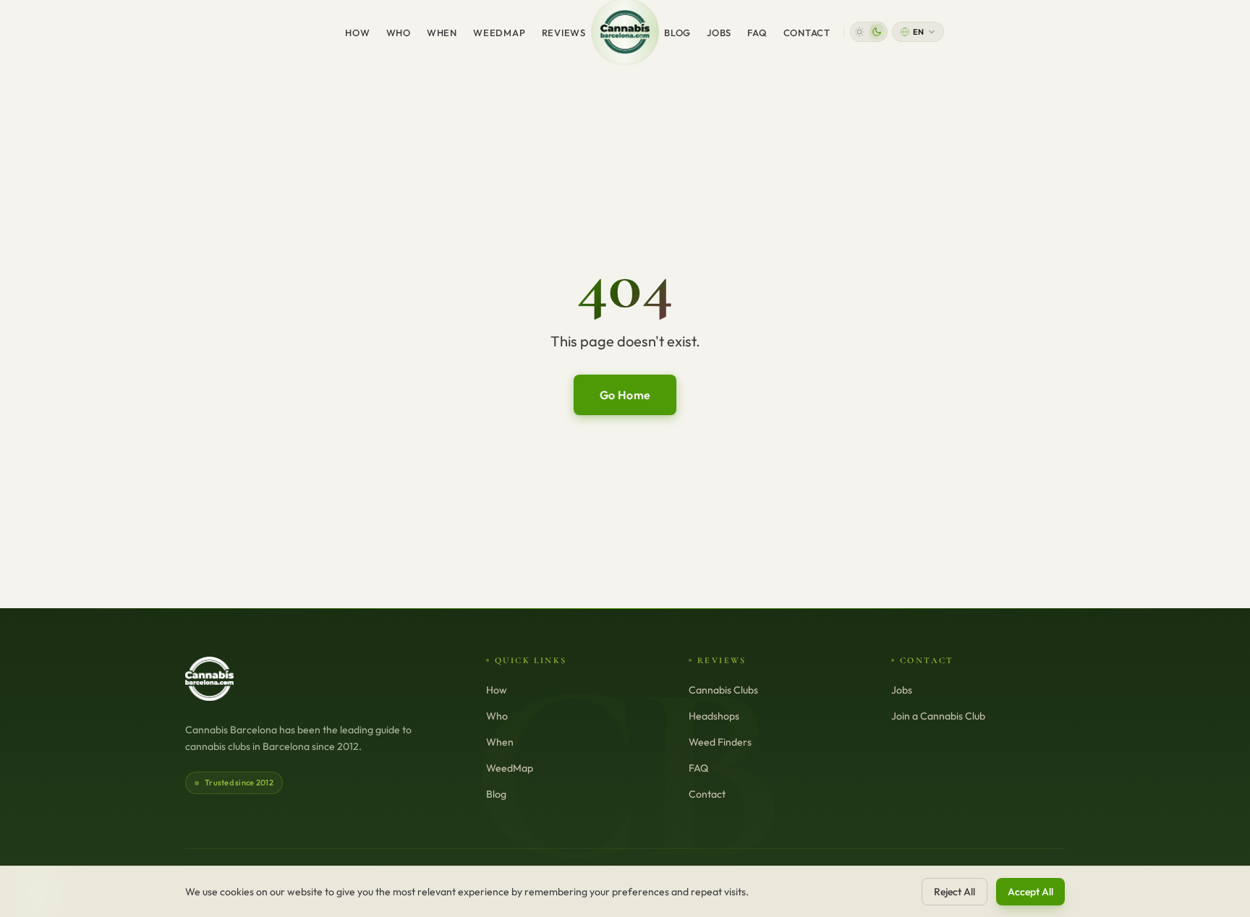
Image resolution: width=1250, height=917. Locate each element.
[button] (869, 32)
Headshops (714, 715)
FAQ (757, 32)
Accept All (1030, 891)
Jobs (719, 32)
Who (398, 32)
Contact (806, 32)
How (357, 32)
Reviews (564, 32)
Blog (677, 32)
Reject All (954, 891)
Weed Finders (720, 741)
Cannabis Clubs (723, 689)
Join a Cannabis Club (938, 715)
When (442, 32)
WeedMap (499, 32)
